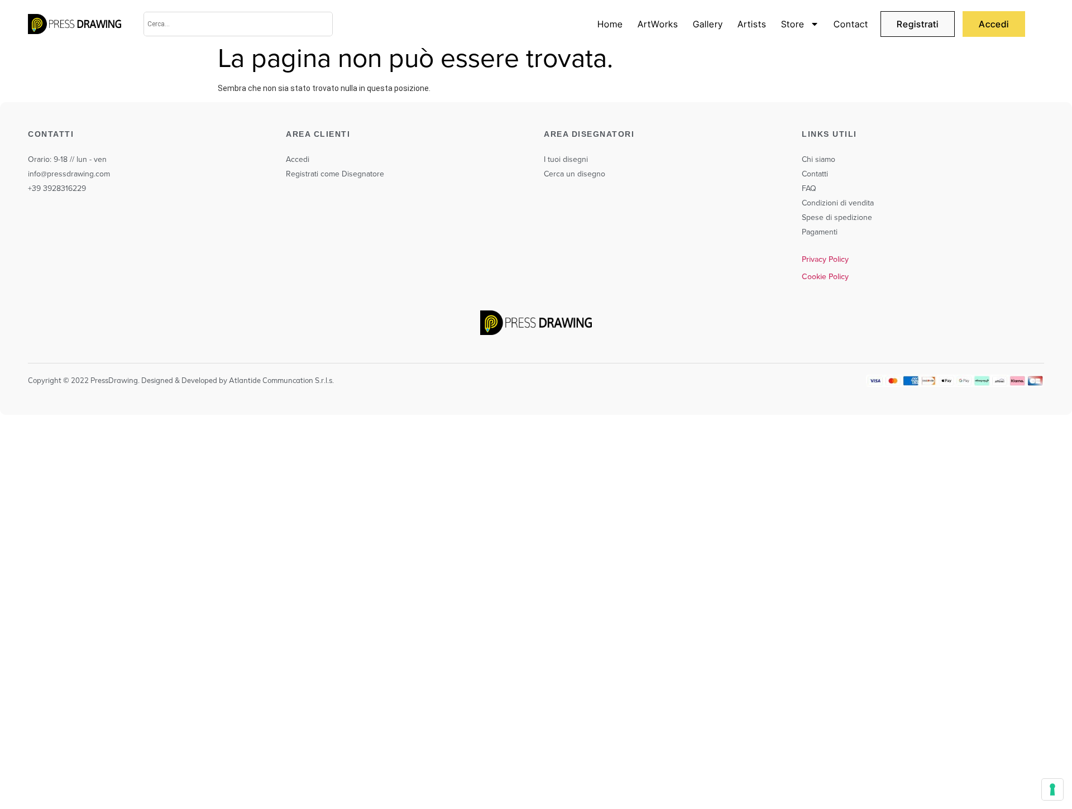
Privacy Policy (825, 259)
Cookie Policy (825, 276)
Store (793, 24)
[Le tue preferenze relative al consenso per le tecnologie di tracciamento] (1052, 789)
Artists (752, 24)
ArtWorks (658, 24)
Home (610, 24)
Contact (851, 24)
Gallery (708, 24)
